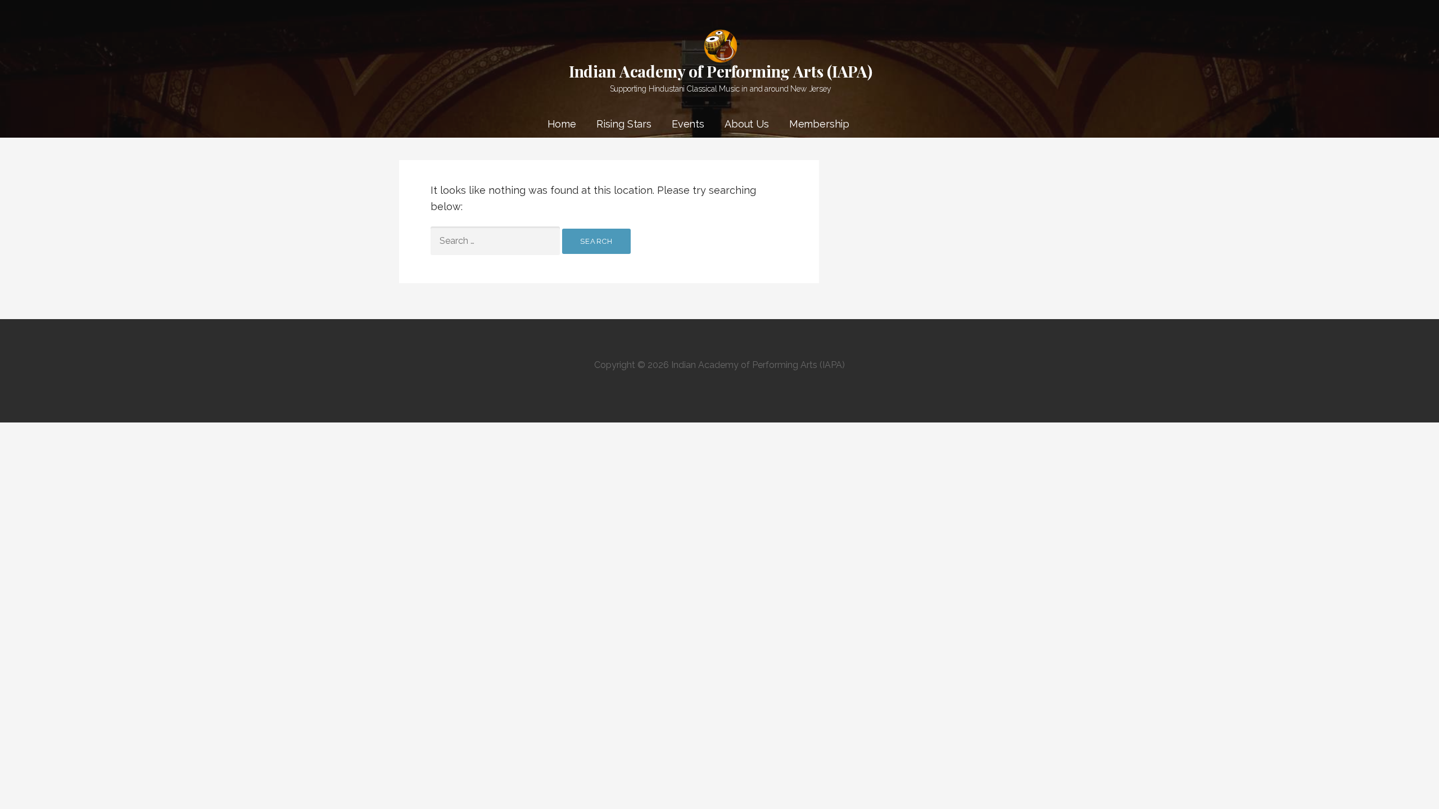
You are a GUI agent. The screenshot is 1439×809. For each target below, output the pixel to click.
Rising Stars (623, 124)
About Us (747, 124)
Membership (819, 124)
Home (561, 124)
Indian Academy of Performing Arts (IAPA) (720, 71)
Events (688, 124)
